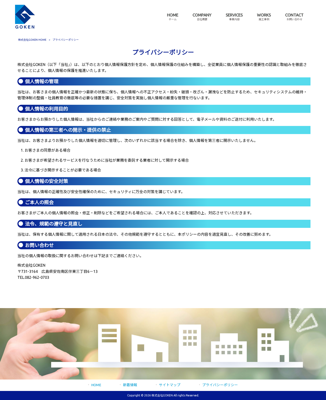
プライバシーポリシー (220, 385)
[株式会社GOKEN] (25, 27)
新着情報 (130, 385)
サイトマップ (169, 385)
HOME (96, 385)
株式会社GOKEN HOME (32, 39)
